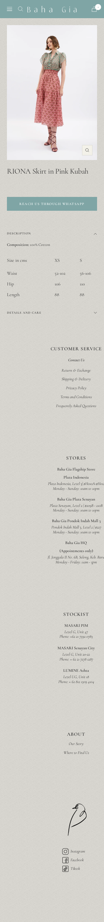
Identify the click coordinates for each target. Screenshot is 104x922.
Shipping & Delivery (76, 379)
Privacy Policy (76, 387)
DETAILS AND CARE (24, 313)
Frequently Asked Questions (76, 405)
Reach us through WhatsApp (52, 204)
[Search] (20, 9)
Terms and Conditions (76, 396)
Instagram (77, 851)
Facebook (77, 859)
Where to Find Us (76, 752)
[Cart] (94, 9)
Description (19, 233)
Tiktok (75, 868)
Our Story (76, 743)
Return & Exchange (76, 370)
